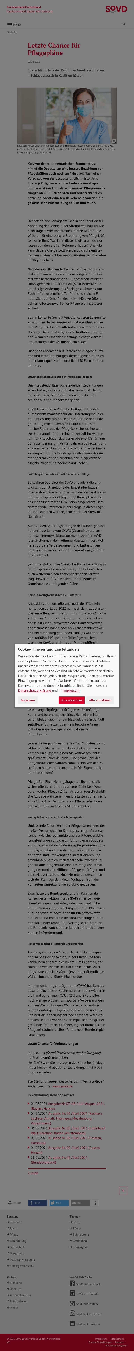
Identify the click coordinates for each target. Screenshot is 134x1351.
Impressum (71, 690)
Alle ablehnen (71, 700)
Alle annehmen (100, 700)
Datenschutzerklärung (34, 690)
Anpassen (28, 700)
